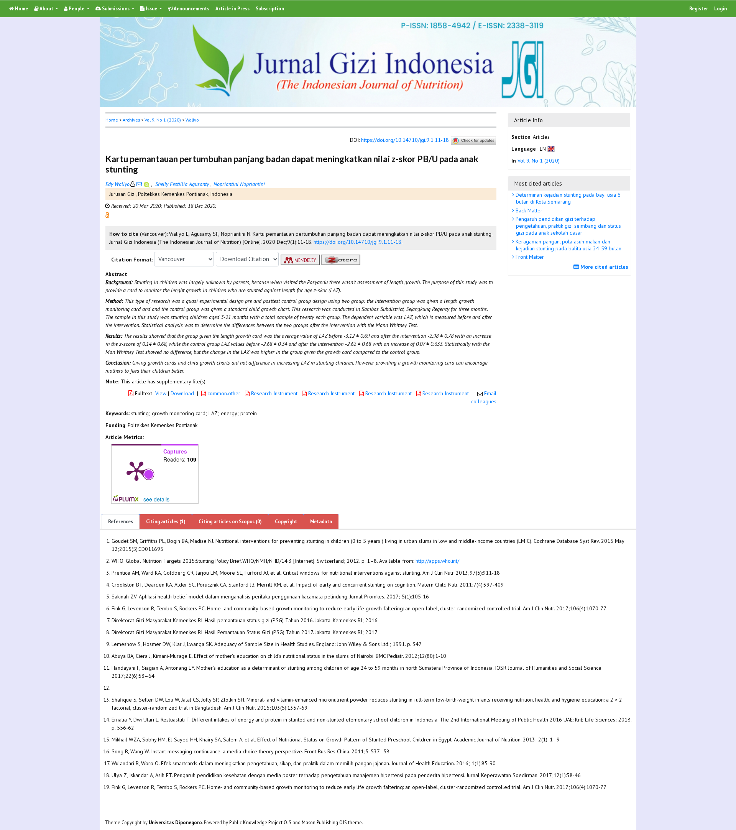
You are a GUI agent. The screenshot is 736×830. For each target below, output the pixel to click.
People (76, 8)
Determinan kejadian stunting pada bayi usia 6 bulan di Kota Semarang (567, 198)
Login (720, 8)
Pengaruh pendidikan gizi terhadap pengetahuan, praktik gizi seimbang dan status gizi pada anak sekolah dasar (567, 225)
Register (698, 8)
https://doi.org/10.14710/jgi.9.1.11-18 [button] (357, 241)
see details (156, 499)
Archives (131, 120)
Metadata (321, 521)
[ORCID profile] (147, 184)
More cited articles (603, 266)
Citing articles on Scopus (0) (230, 521)
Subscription (270, 8)
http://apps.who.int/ (437, 560)
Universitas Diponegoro (175, 822)
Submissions (116, 8)
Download (182, 393)
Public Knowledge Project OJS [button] (260, 822)
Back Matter (528, 210)
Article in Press (232, 8)
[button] (107, 214)
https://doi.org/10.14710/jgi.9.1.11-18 (405, 139)
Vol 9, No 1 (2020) (163, 120)
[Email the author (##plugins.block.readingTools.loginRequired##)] (139, 184)
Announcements (191, 8)
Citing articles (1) (166, 521)
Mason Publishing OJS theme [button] (332, 822)
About (46, 8)
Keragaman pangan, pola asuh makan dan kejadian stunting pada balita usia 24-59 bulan (567, 245)
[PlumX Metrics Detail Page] (136, 470)
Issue (151, 8)
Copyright (286, 521)
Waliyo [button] (192, 120)
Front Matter (529, 256)
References (120, 521)
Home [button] (111, 120)
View (160, 393)
